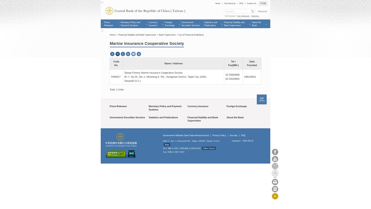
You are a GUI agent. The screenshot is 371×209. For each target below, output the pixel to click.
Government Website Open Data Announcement (186, 135)
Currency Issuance (153, 24)
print (133, 54)
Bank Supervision (167, 35)
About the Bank (256, 24)
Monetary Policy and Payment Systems (130, 24)
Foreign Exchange (170, 24)
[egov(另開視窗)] (131, 156)
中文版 (263, 3)
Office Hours (209, 148)
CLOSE (275, 196)
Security (234, 135)
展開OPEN (261, 99)
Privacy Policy (219, 135)
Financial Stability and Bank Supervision (234, 24)
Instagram (275, 166)
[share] (139, 54)
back (128, 54)
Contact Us (251, 3)
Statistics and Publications (210, 24)
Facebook (275, 152)
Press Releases (108, 24)
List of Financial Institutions (191, 35)
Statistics (255, 16)
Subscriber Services (275, 189)
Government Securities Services (190, 24)
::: (102, 2)
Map (167, 144)
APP (275, 174)
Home (217, 3)
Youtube (275, 159)
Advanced (262, 11)
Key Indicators (243, 16)
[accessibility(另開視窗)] (116, 156)
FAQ (241, 3)
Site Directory (230, 3)
